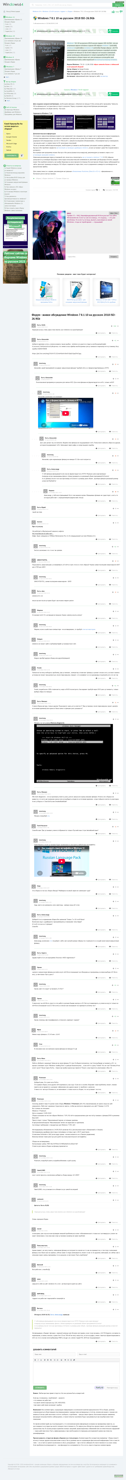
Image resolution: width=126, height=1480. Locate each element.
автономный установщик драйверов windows (72, 148)
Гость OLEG (41, 325)
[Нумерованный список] (57, 1359)
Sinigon (39, 639)
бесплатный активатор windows (105, 60)
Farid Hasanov (42, 826)
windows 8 (71, 48)
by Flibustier (9, 89)
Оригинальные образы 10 (13, 38)
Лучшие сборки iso (62, 178)
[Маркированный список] (54, 1359)
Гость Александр (43, 915)
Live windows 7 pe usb (12, 74)
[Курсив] (38, 1359)
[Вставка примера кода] (68, 1359)
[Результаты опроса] (22, 156)
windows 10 (88, 48)
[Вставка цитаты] (65, 1359)
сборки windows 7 (48, 178)
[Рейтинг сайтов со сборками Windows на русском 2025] (15, 282)
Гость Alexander (43, 339)
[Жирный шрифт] (35, 1359)
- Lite (6, 29)
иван (39, 1279)
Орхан (39, 967)
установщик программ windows (44, 155)
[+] (112, 326)
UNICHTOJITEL (42, 560)
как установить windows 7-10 (92, 157)
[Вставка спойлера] (71, 1359)
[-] (118, 326)
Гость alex (41, 591)
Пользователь (42, 1245)
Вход (8, 11)
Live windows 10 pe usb (13, 41)
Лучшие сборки (10, 22)
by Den (7, 86)
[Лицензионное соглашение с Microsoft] (15, 247)
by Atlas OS (8, 84)
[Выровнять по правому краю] (50, 1359)
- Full (6, 24)
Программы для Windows (13, 114)
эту (48, 816)
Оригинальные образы (12, 60)
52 (99, 190)
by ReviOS (8, 96)
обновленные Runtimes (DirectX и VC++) (86, 171)
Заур (39, 886)
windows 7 (105, 45)
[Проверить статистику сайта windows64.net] (115, 184)
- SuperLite (8, 31)
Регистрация (15, 11)
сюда (17, 1469)
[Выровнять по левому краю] (44, 1359)
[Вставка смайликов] (61, 1359)
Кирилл (51, 490)
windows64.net (29, 1464)
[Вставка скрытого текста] (74, 1359)
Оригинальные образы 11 (13, 19)
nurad (39, 1229)
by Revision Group (10, 98)
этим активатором (88, 629)
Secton (39, 522)
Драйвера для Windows (13, 112)
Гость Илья (41, 1058)
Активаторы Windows (12, 110)
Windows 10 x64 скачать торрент (54, 11)
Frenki (39, 668)
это (51, 941)
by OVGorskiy (9, 93)
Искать (117, 5)
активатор (104, 76)
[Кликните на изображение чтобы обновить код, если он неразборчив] (99, 1388)
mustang (42, 363)
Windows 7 (71, 43)
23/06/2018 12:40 (52, 23)
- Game (7, 27)
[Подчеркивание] (41, 1359)
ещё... (8, 77)
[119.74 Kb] (63, 31)
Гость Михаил (42, 701)
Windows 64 (37, 11)
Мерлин (40, 610)
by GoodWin (8, 91)
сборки (70, 11)
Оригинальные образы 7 (13, 69)
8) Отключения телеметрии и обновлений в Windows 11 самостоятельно (15, 203)
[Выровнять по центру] (47, 1359)
